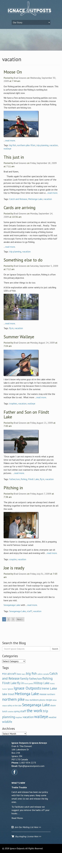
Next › (20, 619)
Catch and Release (18, 199)
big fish (12, 145)
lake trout (8, 694)
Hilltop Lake (41, 683)
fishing (24, 479)
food (26, 683)
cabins (39, 674)
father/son (14, 479)
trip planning (42, 145)
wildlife (7, 722)
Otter (27, 700)
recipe (49, 699)
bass (19, 673)
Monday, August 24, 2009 (42, 342)
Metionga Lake (35, 199)
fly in (11, 328)
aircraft (11, 673)
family (24, 678)
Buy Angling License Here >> (27, 836)
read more (10, 140)
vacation (53, 145)
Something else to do (23, 260)
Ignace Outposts (27, 688)
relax (54, 700)
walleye (7, 148)
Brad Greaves (20, 77)
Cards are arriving (19, 207)
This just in (14, 157)
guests (31, 683)
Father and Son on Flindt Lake (26, 414)
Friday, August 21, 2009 (41, 422)
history (52, 683)
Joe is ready (14, 568)
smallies (10, 712)
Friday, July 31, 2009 (40, 573)
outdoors (34, 699)
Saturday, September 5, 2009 (44, 265)
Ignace (10, 689)
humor (4, 689)
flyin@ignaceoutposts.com (31, 765)
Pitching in (13, 487)
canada (46, 674)
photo (42, 699)
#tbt (4, 673)
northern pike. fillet (26, 145)
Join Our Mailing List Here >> (27, 827)
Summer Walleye (19, 336)
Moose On (13, 72)
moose (43, 694)
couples (13, 559)
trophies (13, 403)
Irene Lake (49, 688)
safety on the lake (14, 705)
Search (55, 648)
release (4, 706)
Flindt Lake (33, 479)
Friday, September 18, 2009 (43, 163)
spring (17, 711)
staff (29, 611)
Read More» (17, 818)
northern (51, 694)
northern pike (13, 699)
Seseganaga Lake (12, 605)
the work (34, 710)
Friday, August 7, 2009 (40, 493)
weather (53, 717)
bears (23, 674)
